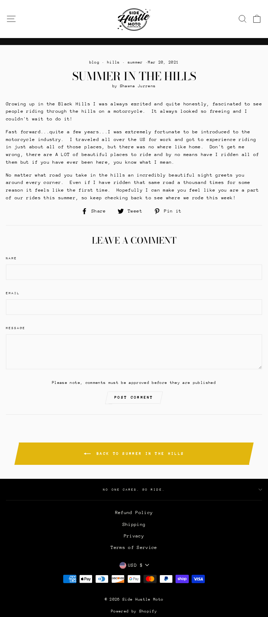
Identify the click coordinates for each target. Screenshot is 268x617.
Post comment (134, 397)
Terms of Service (134, 547)
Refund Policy (134, 512)
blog (94, 62)
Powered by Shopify (134, 611)
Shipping (134, 524)
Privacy (134, 535)
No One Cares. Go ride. (134, 489)
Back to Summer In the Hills (139, 454)
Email (13, 293)
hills (113, 62)
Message (15, 328)
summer (135, 62)
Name (11, 258)
